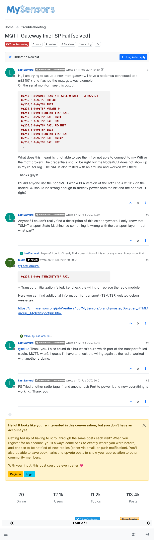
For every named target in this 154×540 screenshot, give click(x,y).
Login (29, 474)
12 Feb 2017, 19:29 (63, 259)
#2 (147, 214)
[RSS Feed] (98, 44)
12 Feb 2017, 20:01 (89, 380)
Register (15, 474)
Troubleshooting (18, 44)
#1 (148, 69)
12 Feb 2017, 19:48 (89, 342)
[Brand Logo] (30, 9)
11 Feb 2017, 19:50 (89, 69)
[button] (6, 534)
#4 (147, 342)
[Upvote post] (130, 203)
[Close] (144, 425)
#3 (147, 259)
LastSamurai (26, 69)
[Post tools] (145, 203)
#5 (147, 380)
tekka (21, 259)
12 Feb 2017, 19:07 (89, 214)
